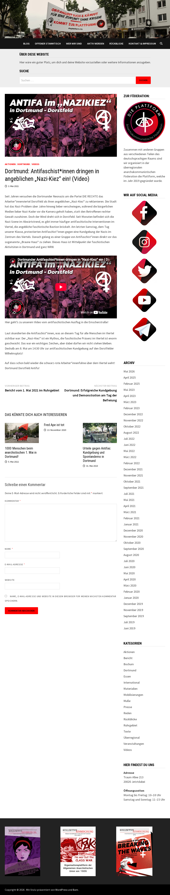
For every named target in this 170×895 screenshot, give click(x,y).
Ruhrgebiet (130, 725)
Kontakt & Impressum (142, 43)
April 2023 (130, 396)
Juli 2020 (129, 561)
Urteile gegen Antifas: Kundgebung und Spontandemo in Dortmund (97, 454)
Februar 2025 (132, 384)
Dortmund (23, 164)
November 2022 (133, 420)
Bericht (128, 658)
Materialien (130, 689)
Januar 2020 (131, 598)
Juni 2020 (129, 567)
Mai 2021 (129, 500)
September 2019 (134, 616)
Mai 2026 (129, 371)
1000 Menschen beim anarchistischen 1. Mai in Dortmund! (21, 452)
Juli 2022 (129, 439)
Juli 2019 (129, 622)
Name (9, 548)
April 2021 (130, 506)
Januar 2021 (131, 524)
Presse (128, 707)
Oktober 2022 (132, 426)
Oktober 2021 (132, 481)
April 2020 (130, 579)
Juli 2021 (129, 494)
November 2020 (133, 536)
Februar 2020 (132, 591)
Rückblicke (116, 43)
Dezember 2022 (133, 414)
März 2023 (130, 402)
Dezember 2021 (133, 469)
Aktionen (10, 164)
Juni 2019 (129, 628)
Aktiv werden (95, 43)
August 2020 (131, 555)
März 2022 (130, 457)
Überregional (132, 737)
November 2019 (133, 610)
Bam (75, 889)
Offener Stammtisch (48, 43)
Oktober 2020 (132, 543)
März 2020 (130, 585)
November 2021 (133, 475)
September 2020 (134, 549)
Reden (127, 713)
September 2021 (134, 487)
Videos (35, 164)
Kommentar (13, 500)
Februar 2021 (132, 518)
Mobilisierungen (133, 695)
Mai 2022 (129, 451)
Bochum (129, 664)
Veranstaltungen (134, 744)
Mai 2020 (129, 573)
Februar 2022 (132, 463)
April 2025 (130, 377)
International (132, 682)
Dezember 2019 (133, 604)
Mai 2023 (129, 390)
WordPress (61, 889)
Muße (127, 701)
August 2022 (131, 432)
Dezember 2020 (133, 530)
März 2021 (130, 512)
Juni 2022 (129, 445)
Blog (26, 43)
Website (10, 579)
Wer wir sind (74, 43)
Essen (127, 676)
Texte (127, 731)
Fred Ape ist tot (54, 425)
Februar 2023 (132, 408)
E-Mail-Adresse (15, 564)
